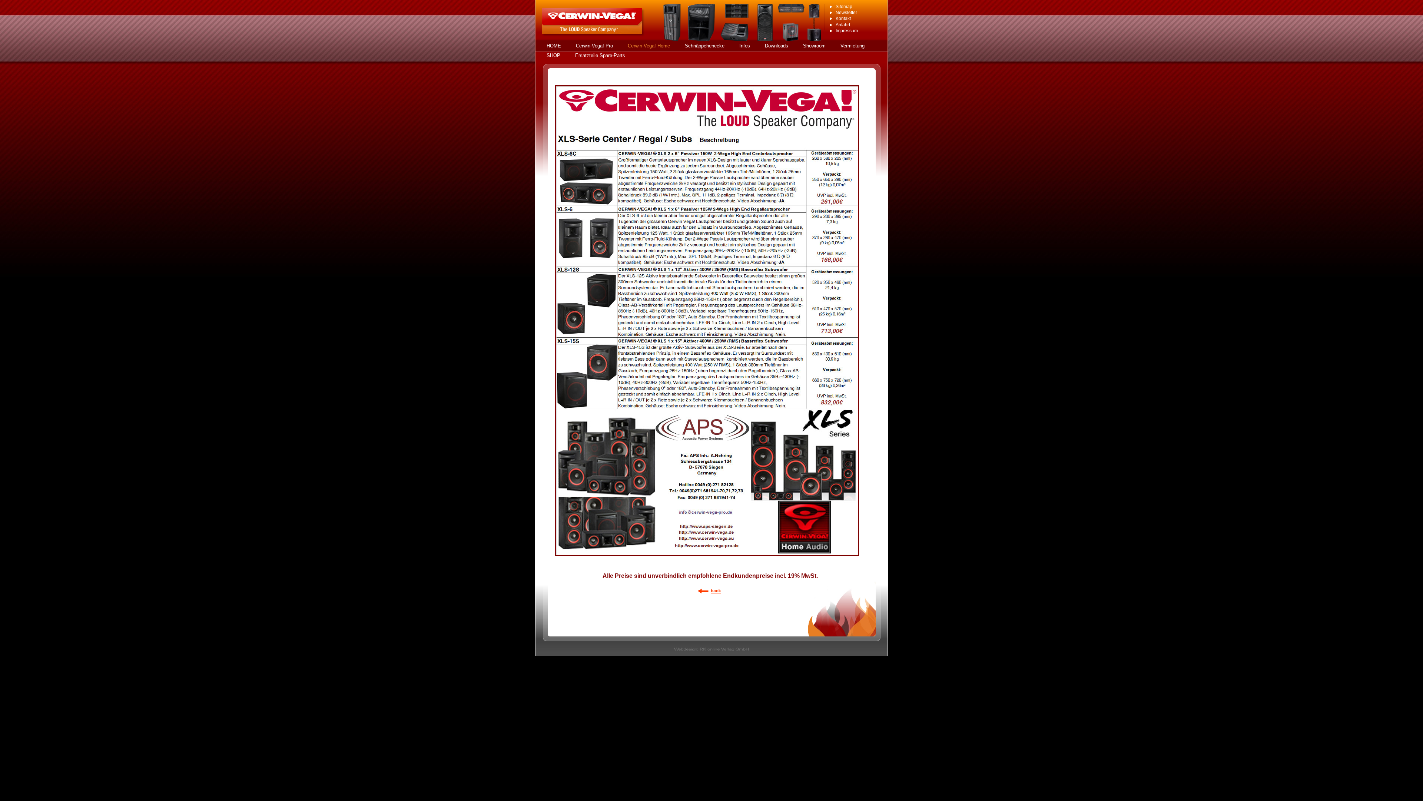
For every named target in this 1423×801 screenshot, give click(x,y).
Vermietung (852, 46)
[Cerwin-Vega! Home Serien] (710, 596)
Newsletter (846, 12)
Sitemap (844, 6)
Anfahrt (843, 24)
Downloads (776, 46)
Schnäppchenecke (704, 46)
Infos (744, 46)
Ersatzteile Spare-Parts (600, 55)
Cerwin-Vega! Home (649, 46)
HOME (554, 46)
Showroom (814, 46)
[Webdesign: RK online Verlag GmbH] (711, 654)
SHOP (553, 55)
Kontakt (843, 18)
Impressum (847, 30)
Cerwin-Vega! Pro (594, 46)
